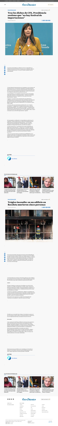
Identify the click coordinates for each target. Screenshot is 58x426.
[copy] (49, 20)
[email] (48, 20)
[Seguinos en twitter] (7, 399)
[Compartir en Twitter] (46, 20)
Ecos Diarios (14, 158)
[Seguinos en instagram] (11, 399)
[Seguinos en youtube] (9, 399)
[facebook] (44, 20)
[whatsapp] (43, 20)
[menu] (5, 4)
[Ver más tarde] (41, 20)
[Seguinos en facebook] (13, 399)
